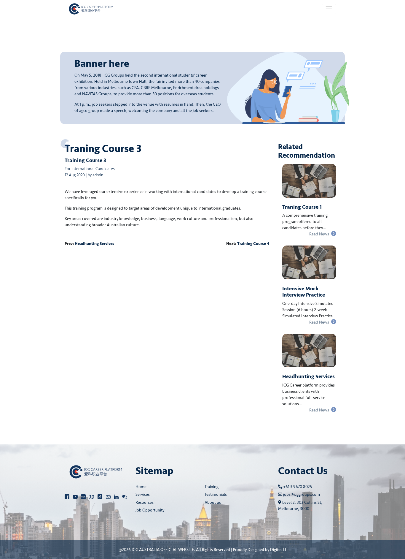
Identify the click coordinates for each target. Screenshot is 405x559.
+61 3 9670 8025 (297, 486)
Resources (144, 502)
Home (140, 486)
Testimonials (216, 494)
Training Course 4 (253, 243)
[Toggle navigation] (329, 9)
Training (212, 486)
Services (142, 494)
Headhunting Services (94, 243)
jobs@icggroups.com (301, 494)
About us (213, 502)
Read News (319, 234)
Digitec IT (278, 549)
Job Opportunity (149, 510)
